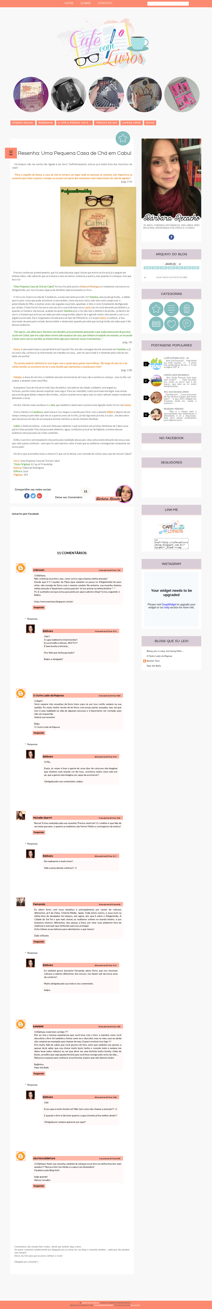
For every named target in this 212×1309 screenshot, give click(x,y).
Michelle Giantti (42, 817)
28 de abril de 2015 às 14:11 (106, 856)
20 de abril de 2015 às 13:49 (109, 1027)
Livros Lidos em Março (176, 375)
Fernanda (39, 904)
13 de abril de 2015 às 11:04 (109, 570)
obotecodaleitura (44, 1158)
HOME (69, 3)
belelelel (38, 1026)
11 (85, 491)
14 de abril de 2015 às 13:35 (109, 818)
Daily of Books (41, 935)
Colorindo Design (103, 1305)
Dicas (150, 123)
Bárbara (48, 631)
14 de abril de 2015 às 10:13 (106, 631)
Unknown (38, 570)
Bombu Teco (153, 661)
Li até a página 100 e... (74, 123)
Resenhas (46, 123)
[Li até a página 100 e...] (156, 330)
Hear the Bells (41, 1067)
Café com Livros (90, 1303)
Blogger (135, 1305)
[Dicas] (171, 330)
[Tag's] (186, 330)
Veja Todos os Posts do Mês (171, 277)
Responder (39, 607)
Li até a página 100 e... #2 (176, 358)
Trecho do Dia (106, 123)
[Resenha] (156, 315)
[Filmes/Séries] (186, 315)
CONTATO (105, 3)
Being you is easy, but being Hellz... (165, 651)
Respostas (32, 619)
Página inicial (22, 123)
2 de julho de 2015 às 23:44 (109, 1158)
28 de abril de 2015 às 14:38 (106, 1097)
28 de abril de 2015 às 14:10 (106, 757)
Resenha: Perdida (174, 409)
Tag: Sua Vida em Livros (176, 392)
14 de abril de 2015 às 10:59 (109, 696)
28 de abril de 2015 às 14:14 (106, 965)
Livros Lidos (131, 123)
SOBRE (86, 3)
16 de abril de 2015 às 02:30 (109, 904)
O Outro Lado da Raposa (48, 695)
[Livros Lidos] (171, 315)
